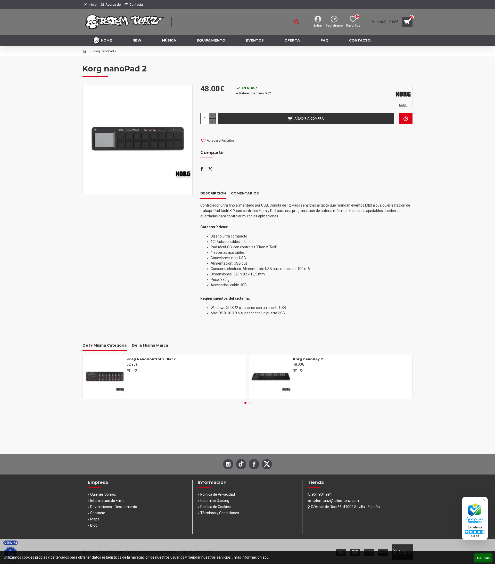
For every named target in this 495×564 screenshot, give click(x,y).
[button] (245, 403)
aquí (265, 557)
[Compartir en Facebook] (201, 169)
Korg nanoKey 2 (308, 359)
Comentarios (245, 193)
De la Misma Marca (150, 345)
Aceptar (483, 558)
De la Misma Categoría (104, 345)
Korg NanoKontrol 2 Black (151, 359)
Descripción (213, 193)
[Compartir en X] (210, 169)
